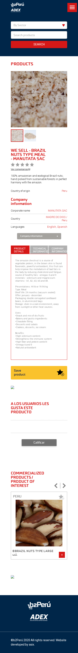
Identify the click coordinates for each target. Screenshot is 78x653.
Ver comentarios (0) (20, 169)
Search (39, 44)
